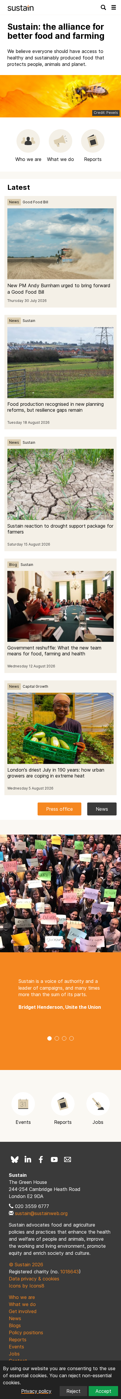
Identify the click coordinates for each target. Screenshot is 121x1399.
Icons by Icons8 (26, 1286)
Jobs (14, 1354)
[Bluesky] (15, 1159)
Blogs (15, 1325)
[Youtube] (54, 1159)
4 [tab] (71, 1039)
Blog (13, 564)
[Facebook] (41, 1159)
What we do (22, 1304)
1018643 (69, 1272)
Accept (103, 1391)
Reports (17, 1339)
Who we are (22, 1297)
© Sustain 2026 (26, 1264)
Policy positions (26, 1332)
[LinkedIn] (28, 1159)
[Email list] (67, 1159)
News (14, 202)
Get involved (23, 1311)
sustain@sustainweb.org (41, 1213)
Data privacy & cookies (34, 1279)
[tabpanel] (60, 994)
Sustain (29, 320)
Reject (73, 1391)
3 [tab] (64, 1039)
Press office (59, 809)
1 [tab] (49, 1039)
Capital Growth (35, 686)
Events (16, 1347)
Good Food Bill (35, 202)
